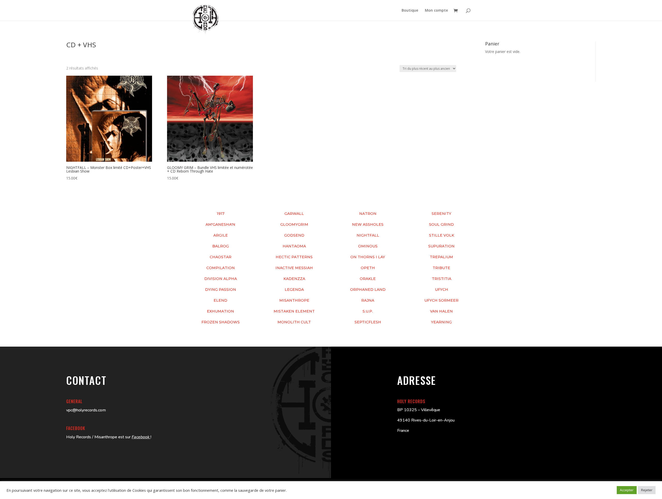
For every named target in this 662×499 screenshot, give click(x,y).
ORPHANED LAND (368, 289)
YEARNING (441, 322)
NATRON (368, 213)
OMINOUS (368, 246)
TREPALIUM (441, 257)
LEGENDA (294, 289)
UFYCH (441, 289)
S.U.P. (368, 311)
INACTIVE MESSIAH (294, 268)
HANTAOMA (294, 246)
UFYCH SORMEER (441, 300)
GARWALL (294, 213)
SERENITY (441, 213)
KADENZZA (294, 278)
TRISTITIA (441, 278)
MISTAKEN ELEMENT (294, 311)
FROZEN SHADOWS (220, 322)
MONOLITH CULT (294, 322)
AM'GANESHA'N (220, 224)
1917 (220, 213)
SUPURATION (441, 246)
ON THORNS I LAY (367, 257)
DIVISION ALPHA (220, 278)
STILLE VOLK (441, 235)
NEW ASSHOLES (367, 224)
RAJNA (367, 300)
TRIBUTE (441, 268)
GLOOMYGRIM (294, 224)
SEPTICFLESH (368, 322)
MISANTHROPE (294, 300)
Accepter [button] (627, 490)
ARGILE (220, 235)
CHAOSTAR (220, 257)
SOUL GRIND (441, 224)
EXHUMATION (220, 311)
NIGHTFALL (368, 235)
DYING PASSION (220, 289)
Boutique (410, 11)
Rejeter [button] (646, 490)
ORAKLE (368, 278)
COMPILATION (220, 268)
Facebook (141, 437)
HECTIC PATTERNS (294, 257)
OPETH (368, 268)
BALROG (220, 246)
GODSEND (294, 235)
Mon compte (436, 11)
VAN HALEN (441, 311)
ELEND (220, 300)
